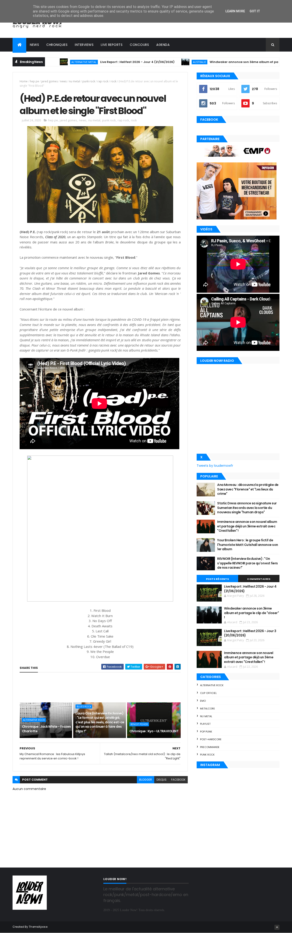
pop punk (206, 731)
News (34, 44)
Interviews (84, 44)
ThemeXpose (38, 927)
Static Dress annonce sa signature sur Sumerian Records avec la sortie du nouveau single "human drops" (246, 507)
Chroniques (57, 44)
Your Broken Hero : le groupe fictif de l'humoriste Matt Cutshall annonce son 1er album (247, 544)
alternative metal (59, 62)
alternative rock (34, 720)
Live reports (112, 44)
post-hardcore (211, 739)
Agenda (162, 44)
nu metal (74, 81)
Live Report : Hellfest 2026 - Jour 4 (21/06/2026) (113, 62)
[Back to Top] (276, 927)
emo (203, 701)
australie (175, 62)
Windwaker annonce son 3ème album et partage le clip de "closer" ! (238, 62)
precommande (209, 747)
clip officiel (208, 693)
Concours (139, 44)
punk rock (88, 81)
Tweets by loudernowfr (215, 465)
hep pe (34, 81)
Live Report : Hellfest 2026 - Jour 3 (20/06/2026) (250, 633)
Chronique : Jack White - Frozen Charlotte (46, 728)
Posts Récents (217, 579)
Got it (255, 11)
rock (113, 81)
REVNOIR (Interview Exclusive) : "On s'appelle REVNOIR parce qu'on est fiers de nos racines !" (247, 563)
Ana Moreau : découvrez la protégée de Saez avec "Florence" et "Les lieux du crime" (247, 489)
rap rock (102, 81)
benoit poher (139, 724)
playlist (205, 724)
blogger (145, 780)
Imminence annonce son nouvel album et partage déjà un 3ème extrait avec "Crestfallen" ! (247, 526)
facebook (178, 780)
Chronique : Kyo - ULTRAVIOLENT (153, 731)
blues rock (84, 706)
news (63, 81)
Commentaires (258, 579)
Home (24, 81)
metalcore (207, 708)
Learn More (235, 11)
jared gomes (49, 81)
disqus (161, 780)
